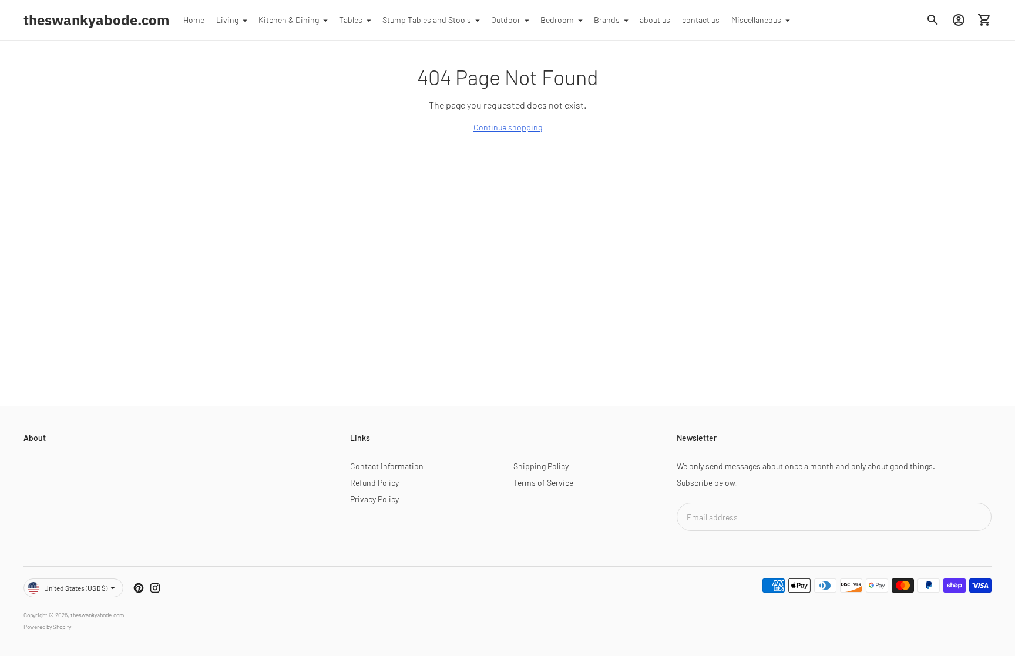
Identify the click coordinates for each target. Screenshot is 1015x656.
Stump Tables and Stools (426, 20)
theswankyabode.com (97, 614)
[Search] (933, 20)
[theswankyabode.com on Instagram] (155, 588)
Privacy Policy (374, 499)
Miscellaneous (756, 20)
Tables (350, 20)
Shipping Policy (541, 466)
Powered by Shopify (47, 626)
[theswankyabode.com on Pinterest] (138, 588)
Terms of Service (543, 482)
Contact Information (387, 466)
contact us (701, 20)
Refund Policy (374, 482)
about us (655, 20)
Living (227, 20)
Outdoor (505, 20)
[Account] (959, 20)
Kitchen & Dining (288, 20)
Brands (607, 20)
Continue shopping (507, 127)
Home (193, 20)
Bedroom (557, 20)
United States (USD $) (75, 588)
